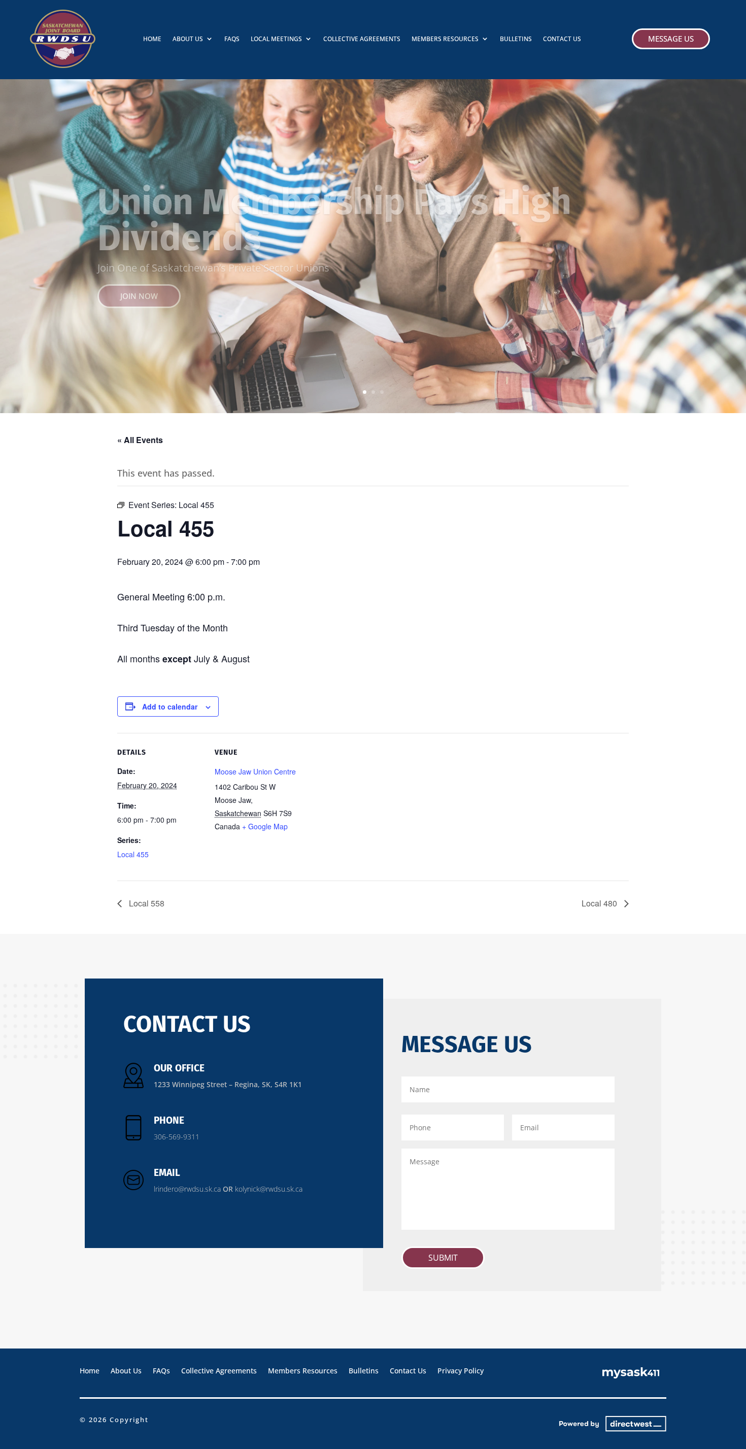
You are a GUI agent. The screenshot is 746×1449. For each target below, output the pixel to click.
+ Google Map (265, 826)
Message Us (671, 38)
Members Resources (445, 39)
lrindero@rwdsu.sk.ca (187, 1189)
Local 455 (133, 854)
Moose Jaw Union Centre (255, 771)
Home (152, 39)
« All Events (140, 440)
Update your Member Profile (327, 226)
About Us (188, 39)
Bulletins (516, 39)
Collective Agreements (361, 39)
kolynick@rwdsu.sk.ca (268, 1189)
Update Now (145, 271)
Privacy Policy (460, 1370)
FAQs (232, 39)
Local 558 (145, 903)
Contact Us (562, 39)
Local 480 (600, 903)
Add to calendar (169, 706)
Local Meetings (276, 39)
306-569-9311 (176, 1136)
